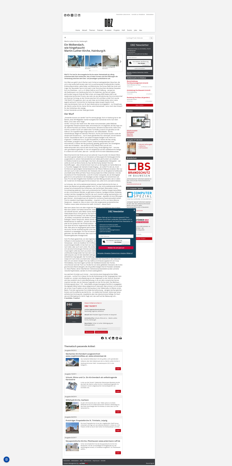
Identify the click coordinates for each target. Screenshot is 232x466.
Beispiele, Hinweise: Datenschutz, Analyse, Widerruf (114, 253)
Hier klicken (117, 242)
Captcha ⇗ (126, 244)
